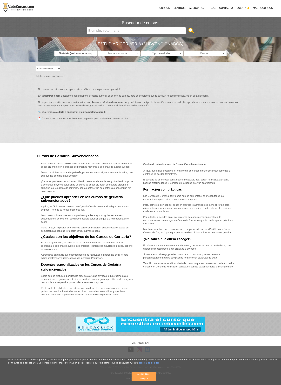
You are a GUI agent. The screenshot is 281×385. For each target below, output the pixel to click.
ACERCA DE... (197, 8)
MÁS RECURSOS (263, 8)
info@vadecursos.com (114, 102)
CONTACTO (226, 8)
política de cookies (149, 363)
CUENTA (241, 8)
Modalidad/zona (122, 53)
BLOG (212, 8)
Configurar (143, 378)
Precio (211, 53)
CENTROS (180, 8)
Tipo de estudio (166, 53)
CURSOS (164, 8)
